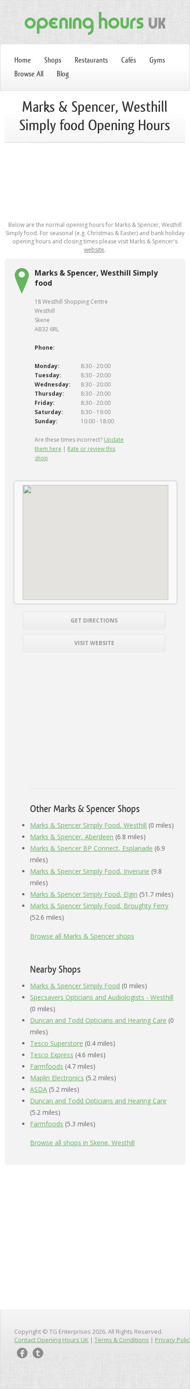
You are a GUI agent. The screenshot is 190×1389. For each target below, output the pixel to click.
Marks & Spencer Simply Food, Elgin (83, 894)
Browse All (28, 74)
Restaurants (91, 60)
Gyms (157, 60)
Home (22, 60)
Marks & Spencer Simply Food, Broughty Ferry (99, 905)
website (94, 250)
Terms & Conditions (122, 1340)
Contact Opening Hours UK (51, 1340)
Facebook (22, 1353)
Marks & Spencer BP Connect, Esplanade (91, 848)
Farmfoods (46, 1066)
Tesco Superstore (56, 1043)
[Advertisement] (95, 180)
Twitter (37, 1353)
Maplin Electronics (57, 1077)
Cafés (128, 60)
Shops (52, 60)
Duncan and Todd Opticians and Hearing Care (98, 1020)
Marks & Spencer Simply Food (75, 985)
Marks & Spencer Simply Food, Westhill (88, 825)
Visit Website (94, 643)
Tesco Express (51, 1054)
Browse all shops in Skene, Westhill (82, 1142)
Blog (63, 74)
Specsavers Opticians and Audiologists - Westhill (101, 997)
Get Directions (94, 620)
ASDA (38, 1089)
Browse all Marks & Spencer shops (82, 936)
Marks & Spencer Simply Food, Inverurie (89, 871)
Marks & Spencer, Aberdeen (71, 836)
